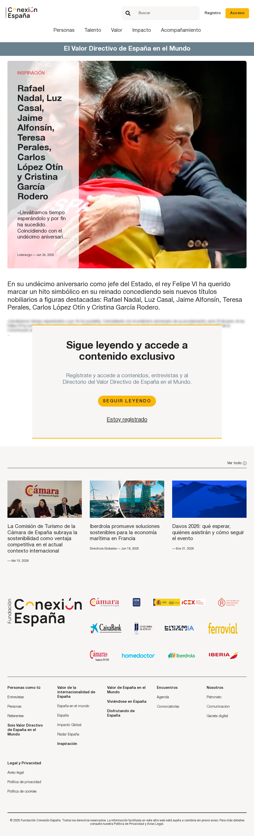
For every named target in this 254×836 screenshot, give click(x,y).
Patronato (214, 697)
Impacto (141, 30)
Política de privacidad (24, 782)
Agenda (163, 697)
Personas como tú (23, 688)
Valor (116, 30)
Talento (92, 30)
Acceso (237, 13)
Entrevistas (15, 697)
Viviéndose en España (126, 701)
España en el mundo (73, 706)
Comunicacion (218, 706)
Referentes (15, 716)
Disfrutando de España (121, 713)
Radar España (68, 734)
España (63, 715)
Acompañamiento (181, 30)
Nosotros (215, 688)
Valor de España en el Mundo (126, 690)
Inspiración (67, 744)
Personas (63, 30)
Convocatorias (168, 706)
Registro (213, 13)
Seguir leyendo (127, 401)
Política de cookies (21, 791)
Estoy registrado (127, 419)
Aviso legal (15, 772)
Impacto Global (69, 725)
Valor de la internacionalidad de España (76, 692)
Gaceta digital (217, 716)
